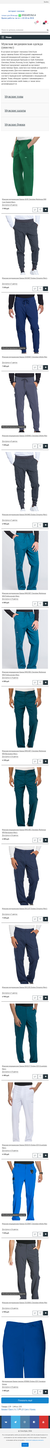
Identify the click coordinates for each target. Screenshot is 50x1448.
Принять (25, 1444)
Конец (33, 1409)
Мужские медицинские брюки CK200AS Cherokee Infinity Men (24, 1303)
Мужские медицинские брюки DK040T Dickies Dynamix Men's (24, 278)
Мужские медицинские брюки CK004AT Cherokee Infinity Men (24, 357)
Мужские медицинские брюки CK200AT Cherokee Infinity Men (24, 1224)
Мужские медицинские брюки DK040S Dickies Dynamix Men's (24, 514)
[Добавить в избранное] (40, 210)
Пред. (11, 1409)
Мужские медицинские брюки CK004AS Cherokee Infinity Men (24, 436)
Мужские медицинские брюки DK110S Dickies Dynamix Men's (24, 987)
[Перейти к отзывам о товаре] (35, 210)
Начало (4, 1409)
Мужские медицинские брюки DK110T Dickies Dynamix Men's (24, 909)
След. (26, 1409)
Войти (46, 2)
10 (22, 1409)
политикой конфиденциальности (35, 1440)
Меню (9, 37)
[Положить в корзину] (45, 210)
